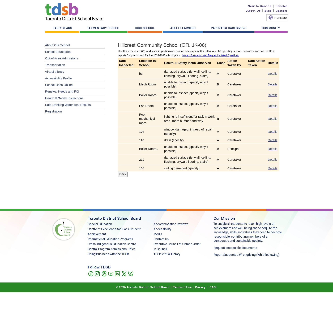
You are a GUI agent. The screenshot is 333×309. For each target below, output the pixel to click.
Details (272, 73)
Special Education (100, 224)
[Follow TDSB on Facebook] (90, 273)
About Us (253, 11)
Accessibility (162, 229)
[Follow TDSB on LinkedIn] (117, 273)
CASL (213, 287)
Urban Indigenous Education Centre (112, 244)
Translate (280, 17)
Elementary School (103, 28)
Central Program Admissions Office (112, 249)
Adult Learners (182, 28)
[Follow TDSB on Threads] (104, 273)
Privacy (200, 287)
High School (145, 28)
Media (158, 234)
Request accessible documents (235, 248)
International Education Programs (110, 239)
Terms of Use (182, 287)
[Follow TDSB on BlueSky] (130, 273)
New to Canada (259, 6)
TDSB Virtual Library (167, 254)
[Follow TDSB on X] (124, 273)
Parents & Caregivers (228, 28)
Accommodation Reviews (171, 224)
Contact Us (161, 239)
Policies (281, 6)
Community (271, 28)
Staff (267, 11)
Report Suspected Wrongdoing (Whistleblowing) (246, 254)
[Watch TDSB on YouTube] (110, 273)
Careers (281, 11)
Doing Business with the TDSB (108, 254)
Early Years (62, 28)
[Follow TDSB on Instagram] (97, 273)
